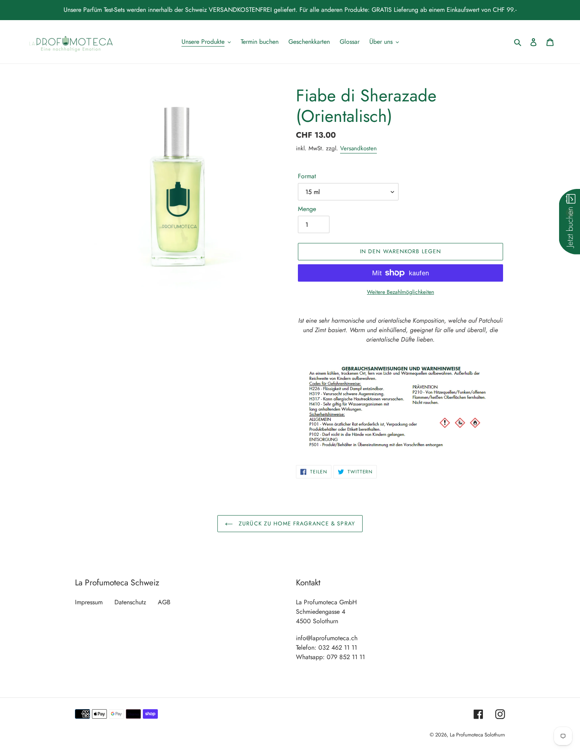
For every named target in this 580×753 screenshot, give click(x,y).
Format (307, 176)
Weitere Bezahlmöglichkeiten (400, 292)
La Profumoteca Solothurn (477, 734)
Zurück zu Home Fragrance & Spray (296, 523)
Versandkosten (358, 148)
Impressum (89, 602)
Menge (307, 208)
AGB (164, 602)
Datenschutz (130, 602)
